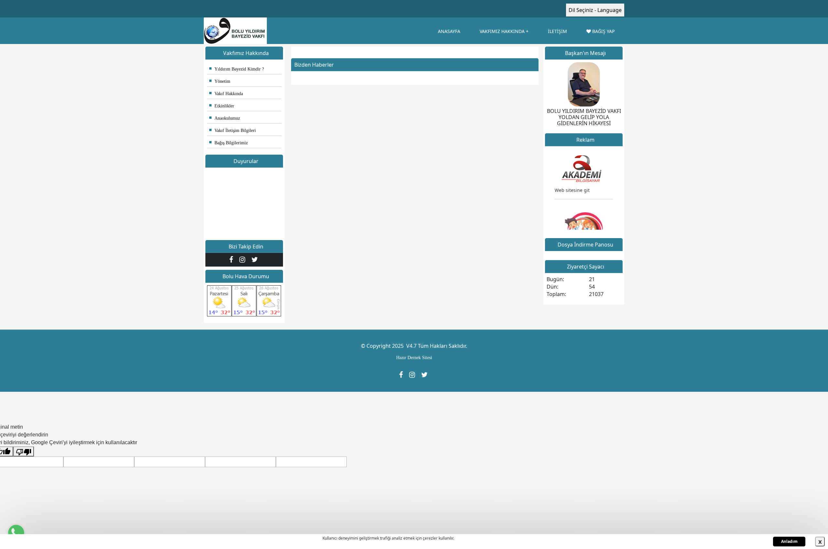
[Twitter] (255, 259)
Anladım (789, 541)
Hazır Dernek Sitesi (414, 357)
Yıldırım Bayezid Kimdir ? (236, 69)
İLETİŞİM (557, 31)
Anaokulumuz (224, 118)
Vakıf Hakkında (226, 93)
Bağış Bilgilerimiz (228, 142)
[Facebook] (233, 259)
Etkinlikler (221, 106)
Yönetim (219, 81)
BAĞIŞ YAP (603, 31)
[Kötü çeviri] (23, 451)
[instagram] (244, 259)
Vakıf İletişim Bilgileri (232, 130)
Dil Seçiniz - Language (595, 10)
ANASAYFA (449, 31)
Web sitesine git (572, 185)
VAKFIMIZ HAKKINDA (502, 31)
